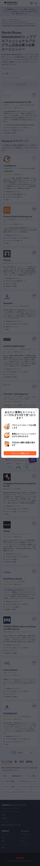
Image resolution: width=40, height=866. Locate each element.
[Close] (36, 410)
